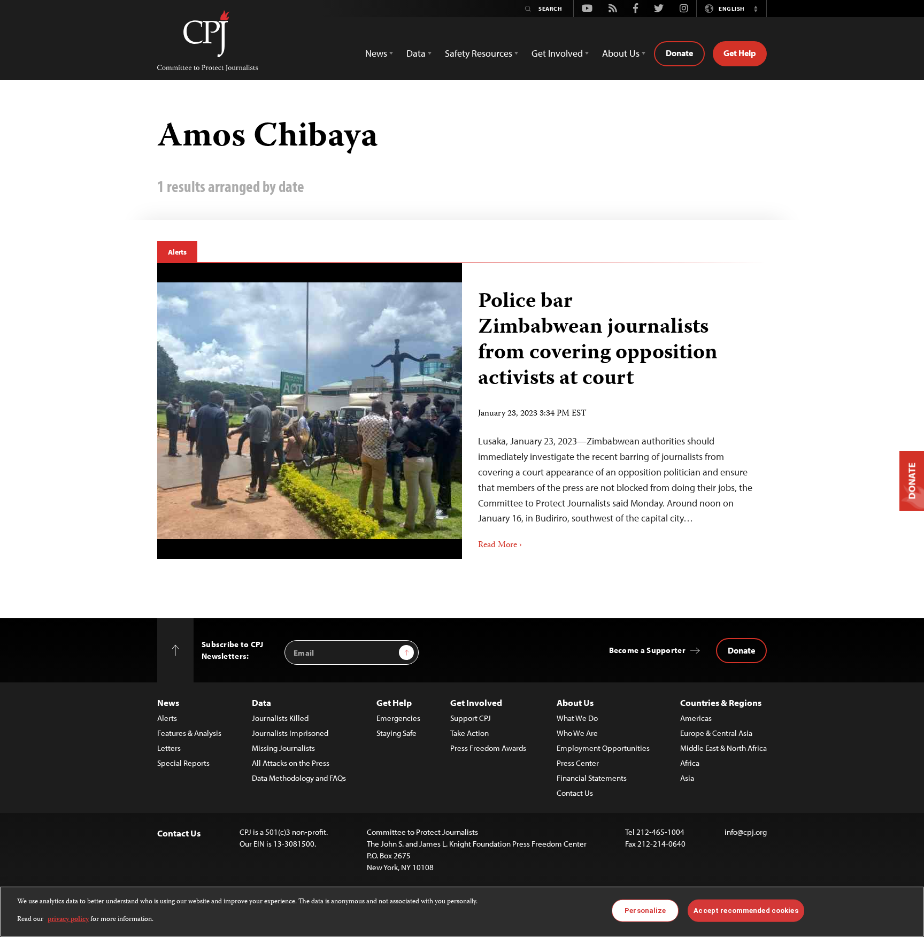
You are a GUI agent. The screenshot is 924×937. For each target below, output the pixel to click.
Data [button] (416, 53)
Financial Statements (592, 778)
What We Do (577, 718)
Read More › (500, 545)
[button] (755, 8)
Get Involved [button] (557, 53)
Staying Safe (396, 733)
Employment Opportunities (603, 748)
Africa (689, 763)
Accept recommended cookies (746, 911)
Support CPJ (470, 718)
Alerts (177, 252)
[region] (462, 911)
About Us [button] (621, 53)
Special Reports (183, 763)
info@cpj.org (746, 832)
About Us (575, 702)
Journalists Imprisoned (290, 733)
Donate (679, 53)
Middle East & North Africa (723, 748)
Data (261, 702)
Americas (696, 718)
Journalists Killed (280, 718)
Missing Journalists (283, 748)
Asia (687, 778)
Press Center (578, 763)
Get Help (739, 53)
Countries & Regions (720, 702)
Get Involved (476, 702)
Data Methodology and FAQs (299, 778)
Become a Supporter (647, 650)
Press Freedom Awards (488, 748)
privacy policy (68, 919)
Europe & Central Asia (716, 733)
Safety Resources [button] (478, 53)
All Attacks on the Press (290, 763)
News (168, 702)
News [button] (376, 53)
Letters (169, 748)
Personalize (645, 911)
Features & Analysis (189, 733)
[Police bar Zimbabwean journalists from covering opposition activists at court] (309, 410)
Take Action (469, 733)
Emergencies (398, 718)
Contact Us (575, 793)
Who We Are (577, 733)
